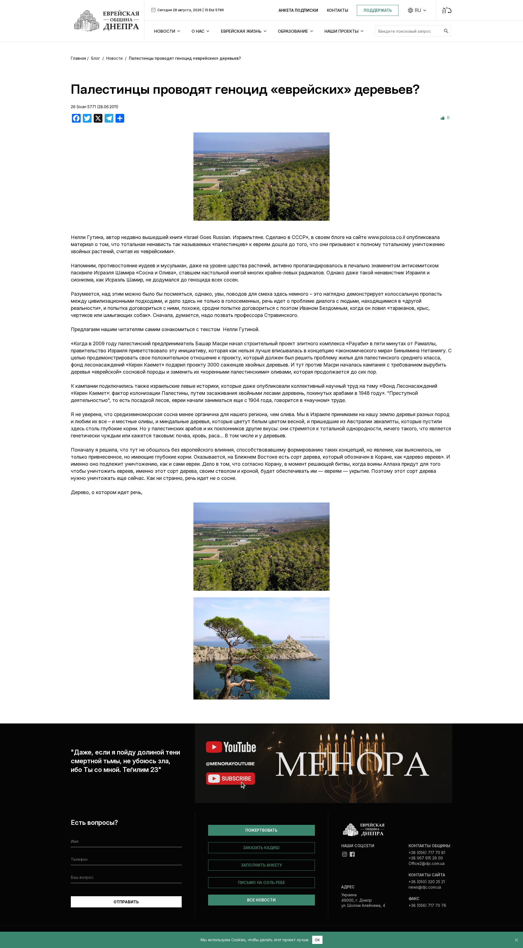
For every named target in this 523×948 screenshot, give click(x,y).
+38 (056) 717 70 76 (427, 905)
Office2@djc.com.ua (427, 863)
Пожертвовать (261, 830)
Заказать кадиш (261, 847)
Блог (95, 58)
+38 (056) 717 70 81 (427, 852)
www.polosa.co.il (386, 237)
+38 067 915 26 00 (426, 858)
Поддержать (378, 10)
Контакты (337, 10)
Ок (317, 940)
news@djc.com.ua (425, 887)
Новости (114, 58)
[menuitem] (417, 10)
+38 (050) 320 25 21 (427, 881)
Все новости (261, 900)
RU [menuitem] (418, 10)
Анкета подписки (298, 10)
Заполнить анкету (261, 865)
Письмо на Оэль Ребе (261, 882)
